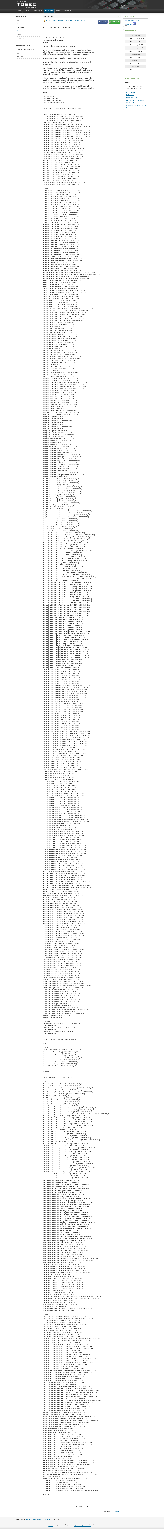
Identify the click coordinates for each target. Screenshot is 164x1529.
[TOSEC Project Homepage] (26, 4)
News (18, 24)
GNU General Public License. (82, 1526)
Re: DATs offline (131, 92)
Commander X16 (131, 98)
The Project (20, 27)
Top (147, 1519)
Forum (19, 35)
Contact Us (20, 38)
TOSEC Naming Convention (25, 49)
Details (103, 22)
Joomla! (51, 1526)
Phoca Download (116, 1511)
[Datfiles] (119, 17)
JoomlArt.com (98, 1524)
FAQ (18, 53)
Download (115, 22)
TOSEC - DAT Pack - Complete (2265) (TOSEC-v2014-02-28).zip (65, 21)
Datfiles (47, 1519)
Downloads (20, 31)
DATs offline (130, 95)
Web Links (20, 57)
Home (19, 20)
